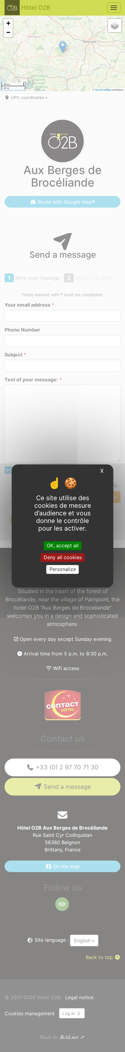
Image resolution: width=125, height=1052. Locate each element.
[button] (8, 23)
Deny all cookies (63, 557)
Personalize (62, 569)
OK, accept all (63, 545)
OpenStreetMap (103, 89)
